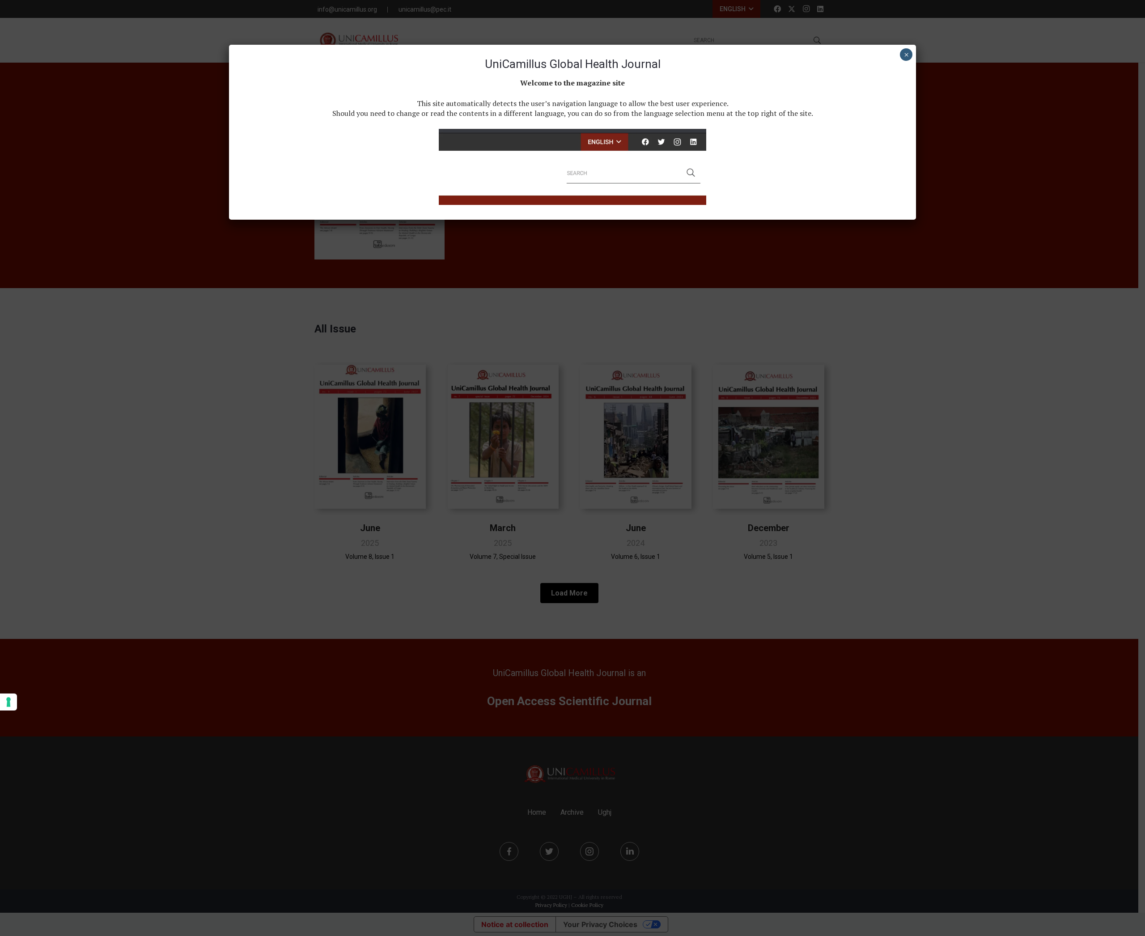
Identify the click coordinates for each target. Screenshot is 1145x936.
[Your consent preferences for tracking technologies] (8, 702)
